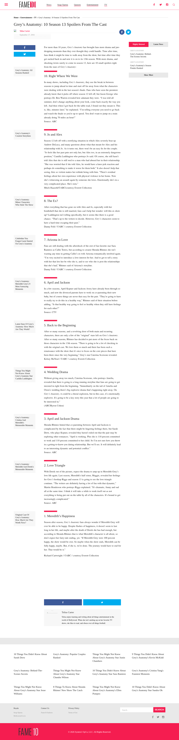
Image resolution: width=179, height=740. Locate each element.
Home (16, 18)
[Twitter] (128, 32)
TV (105, 5)
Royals (16, 708)
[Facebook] (121, 32)
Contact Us (45, 708)
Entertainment (92, 5)
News (49, 5)
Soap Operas (62, 5)
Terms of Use (72, 713)
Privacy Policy (73, 708)
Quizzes (77, 5)
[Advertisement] (82, 578)
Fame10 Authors (47, 713)
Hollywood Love (20, 716)
